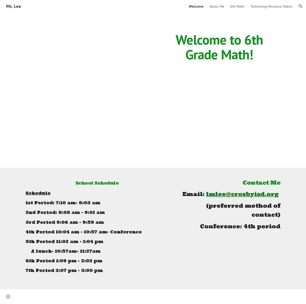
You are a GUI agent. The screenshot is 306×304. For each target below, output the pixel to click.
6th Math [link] (237, 6)
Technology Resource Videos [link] (271, 6)
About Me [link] (216, 6)
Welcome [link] (196, 6)
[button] (300, 6)
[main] (219, 47)
